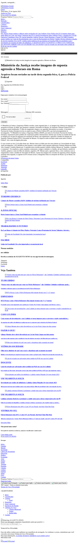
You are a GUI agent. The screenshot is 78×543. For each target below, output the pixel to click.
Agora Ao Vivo (6, 13)
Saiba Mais (4, 183)
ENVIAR (4, 122)
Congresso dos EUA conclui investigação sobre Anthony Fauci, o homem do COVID (49, 35)
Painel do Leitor (6, 481)
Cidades (3, 468)
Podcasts (4, 21)
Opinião (3, 446)
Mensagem (4, 112)
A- (2, 87)
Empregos (4, 26)
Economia (4, 457)
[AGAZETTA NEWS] (8, 15)
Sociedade (4, 450)
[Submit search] (32, 17)
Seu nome (4, 99)
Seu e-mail (4, 101)
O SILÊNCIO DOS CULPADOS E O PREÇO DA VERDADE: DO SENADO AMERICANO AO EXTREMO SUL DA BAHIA (37, 43)
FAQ (2, 475)
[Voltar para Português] (9, 483)
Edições (4, 30)
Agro (2, 459)
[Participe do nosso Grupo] (10, 158)
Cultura (3, 470)
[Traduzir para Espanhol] (42, 483)
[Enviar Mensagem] (21, 524)
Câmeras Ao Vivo (10, 507)
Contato (3, 477)
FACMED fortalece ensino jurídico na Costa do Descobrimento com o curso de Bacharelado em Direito (37, 38)
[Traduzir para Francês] (59, 483)
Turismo (3, 464)
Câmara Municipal (15, 509)
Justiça (3, 461)
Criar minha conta (6, 434)
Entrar (3, 9)
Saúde (3, 462)
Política (3, 455)
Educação (4, 453)
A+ (2, 89)
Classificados (5, 22)
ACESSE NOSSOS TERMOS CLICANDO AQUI (33, 536)
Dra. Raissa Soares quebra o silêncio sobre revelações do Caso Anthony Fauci (26, 33)
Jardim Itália (13, 513)
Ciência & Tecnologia (8, 451)
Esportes (3, 466)
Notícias (4, 32)
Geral (10, 500)
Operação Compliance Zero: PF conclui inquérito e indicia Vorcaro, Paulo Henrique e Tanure (31, 37)
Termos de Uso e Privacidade (10, 487)
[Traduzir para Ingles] (26, 483)
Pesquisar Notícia (6, 17)
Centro (11, 511)
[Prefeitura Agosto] (7, 6)
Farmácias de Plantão (11, 506)
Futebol (3, 472)
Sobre (3, 473)
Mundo (3, 448)
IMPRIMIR (4, 91)
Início (3, 19)
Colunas (4, 24)
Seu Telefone (5, 103)
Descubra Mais (5, 422)
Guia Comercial (6, 28)
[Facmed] (8, 541)
